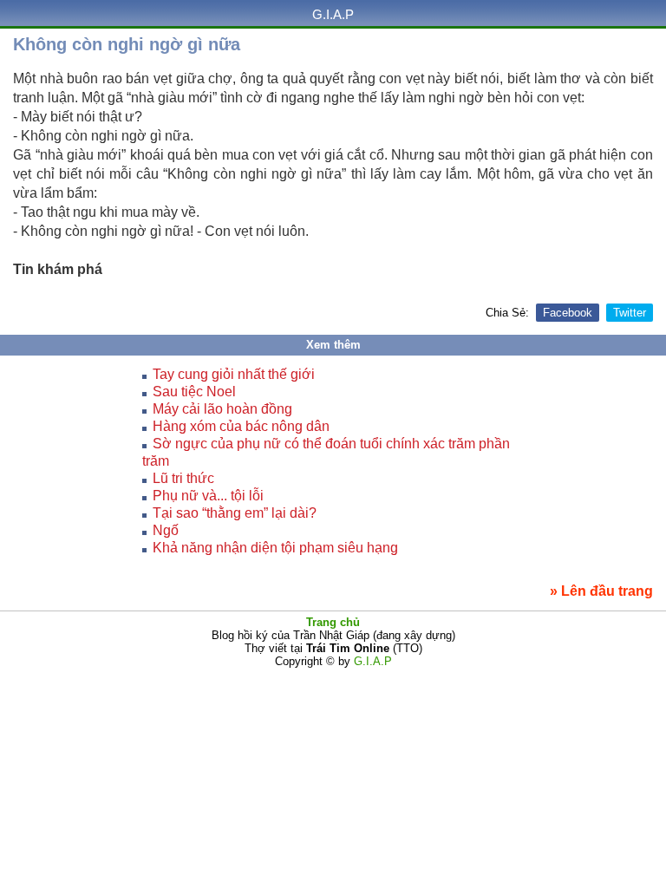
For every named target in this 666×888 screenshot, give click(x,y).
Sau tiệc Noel (194, 391)
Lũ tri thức (183, 478)
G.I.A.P (333, 14)
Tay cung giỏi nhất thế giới (234, 374)
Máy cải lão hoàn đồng (222, 409)
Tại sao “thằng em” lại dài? (235, 513)
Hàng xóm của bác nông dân (241, 426)
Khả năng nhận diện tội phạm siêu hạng (275, 547)
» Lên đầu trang (601, 591)
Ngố (166, 530)
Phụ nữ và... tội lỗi (208, 495)
